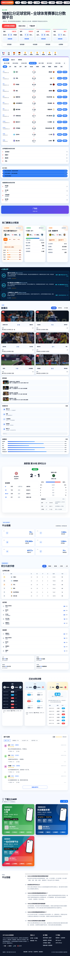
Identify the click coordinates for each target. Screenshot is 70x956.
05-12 (49, 63)
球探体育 (57, 937)
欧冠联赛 (50, 945)
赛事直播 (32, 940)
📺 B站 (14, 945)
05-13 (58, 63)
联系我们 (41, 951)
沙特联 (61, 566)
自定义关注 (22, 26)
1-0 (5, 243)
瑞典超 (55, 566)
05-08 (15, 63)
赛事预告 (20, 59)
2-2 (14, 239)
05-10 (32, 63)
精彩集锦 (65, 78)
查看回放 (59, 71)
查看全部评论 (35, 787)
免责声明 (36, 951)
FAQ (36, 940)
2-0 (5, 239)
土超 (67, 566)
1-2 (18, 239)
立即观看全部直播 (9, 26)
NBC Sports (58, 940)
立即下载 (65, 801)
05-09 (24, 63)
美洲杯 (50, 937)
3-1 (10, 239)
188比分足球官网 (7, 2)
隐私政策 (25, 951)
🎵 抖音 (4, 945)
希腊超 (49, 566)
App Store (8, 819)
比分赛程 (36, 938)
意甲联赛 (49, 940)
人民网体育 (62, 937)
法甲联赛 (45, 942)
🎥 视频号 (9, 945)
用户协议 (31, 951)
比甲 (44, 566)
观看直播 (10, 38)
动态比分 (13, 59)
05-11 (41, 63)
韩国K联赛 (45, 945)
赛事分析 (65, 84)
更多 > (64, 499)
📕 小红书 (19, 945)
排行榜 (31, 938)
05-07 (6, 63)
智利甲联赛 (45, 937)
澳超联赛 (45, 940)
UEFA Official (59, 942)
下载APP (32, 26)
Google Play (15, 819)
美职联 (49, 942)
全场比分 (6, 59)
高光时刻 (65, 71)
